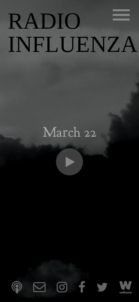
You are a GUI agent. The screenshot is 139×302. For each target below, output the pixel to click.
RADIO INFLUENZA (72, 32)
